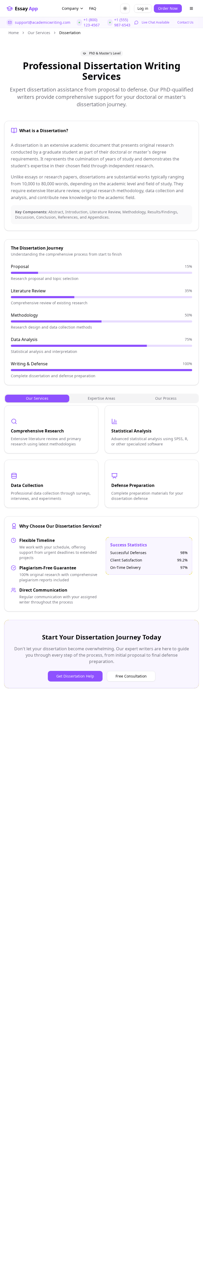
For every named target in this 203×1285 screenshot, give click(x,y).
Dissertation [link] (70, 32)
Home (13, 32)
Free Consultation (131, 676)
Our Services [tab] (37, 398)
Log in (142, 8)
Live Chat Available (155, 22)
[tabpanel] (101, 456)
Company (70, 8)
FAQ (92, 8)
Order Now (168, 8)
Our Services (39, 32)
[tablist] (101, 398)
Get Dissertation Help (75, 676)
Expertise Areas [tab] (101, 398)
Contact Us (185, 22)
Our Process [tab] (166, 398)
